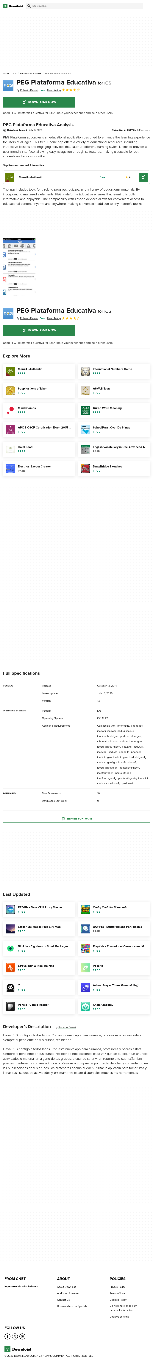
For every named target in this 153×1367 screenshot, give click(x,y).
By (27, 90)
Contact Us (63, 1299)
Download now (42, 102)
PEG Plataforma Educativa (63, 82)
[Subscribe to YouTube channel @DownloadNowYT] (22, 1336)
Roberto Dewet (67, 1027)
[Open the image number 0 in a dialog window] (19, 267)
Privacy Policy (117, 1286)
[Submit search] (29, 6)
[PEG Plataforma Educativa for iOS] (8, 85)
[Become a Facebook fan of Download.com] (7, 1336)
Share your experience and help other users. (84, 113)
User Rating (54, 90)
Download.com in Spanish (72, 1306)
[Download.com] (13, 6)
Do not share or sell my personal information (123, 1308)
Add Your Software (68, 1293)
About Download (66, 1286)
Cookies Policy (118, 1299)
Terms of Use (117, 1293)
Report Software (79, 818)
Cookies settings (119, 1316)
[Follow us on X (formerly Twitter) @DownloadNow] (15, 1336)
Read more (144, 130)
